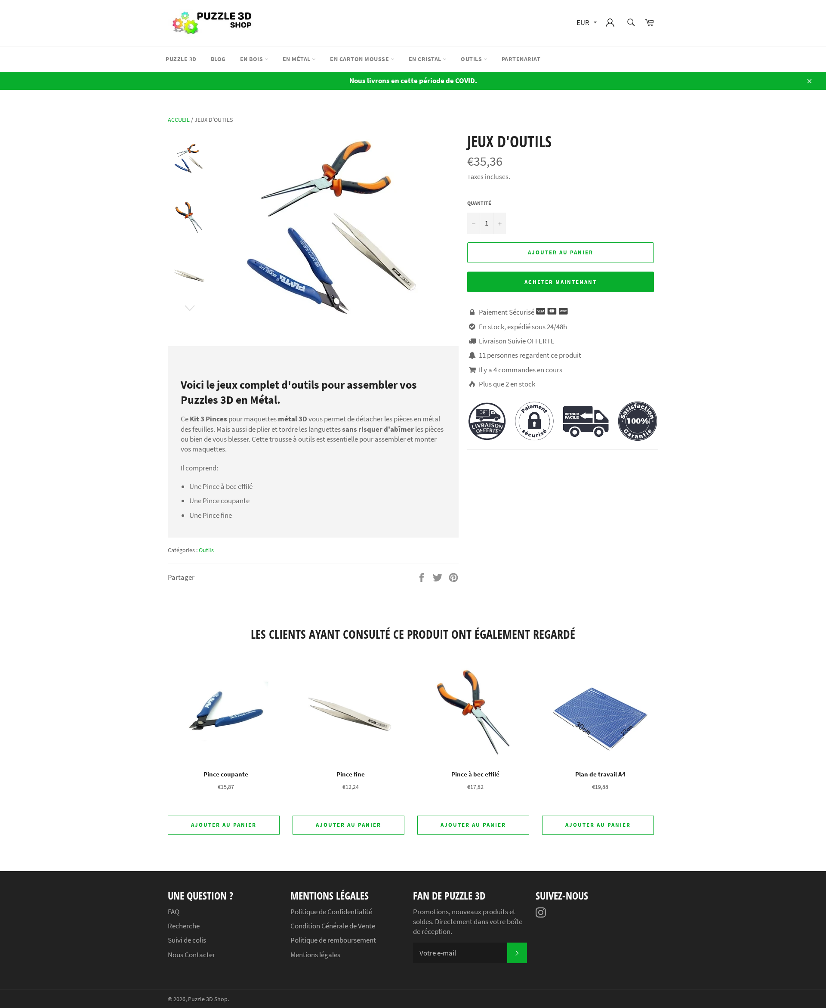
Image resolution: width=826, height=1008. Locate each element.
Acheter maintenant (560, 282)
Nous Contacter (191, 954)
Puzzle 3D (181, 59)
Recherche (184, 926)
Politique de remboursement (333, 940)
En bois (252, 59)
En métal (297, 59)
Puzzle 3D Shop (208, 999)
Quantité (479, 203)
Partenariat (521, 59)
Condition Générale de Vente (332, 926)
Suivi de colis (187, 940)
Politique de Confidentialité (331, 911)
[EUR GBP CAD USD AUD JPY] (585, 23)
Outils (472, 59)
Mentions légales (315, 954)
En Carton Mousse (360, 59)
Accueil (179, 120)
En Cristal (426, 59)
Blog (218, 59)
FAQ (173, 911)
